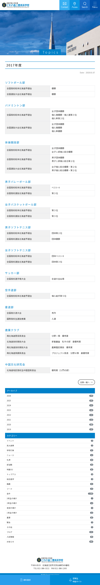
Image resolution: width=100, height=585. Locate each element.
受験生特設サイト (77, 580)
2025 (49, 400)
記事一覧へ (84, 382)
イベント (49, 440)
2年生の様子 (49, 503)
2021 (49, 419)
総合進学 (49, 479)
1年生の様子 (49, 512)
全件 (49, 493)
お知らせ (49, 541)
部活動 (49, 464)
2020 (49, 424)
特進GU (49, 469)
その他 (49, 527)
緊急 (49, 522)
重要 (49, 517)
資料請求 (27, 579)
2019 (49, 429)
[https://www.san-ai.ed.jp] (15, 5)
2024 (49, 405)
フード (49, 488)
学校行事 (49, 450)
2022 (49, 415)
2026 (49, 395)
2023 (49, 410)
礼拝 (49, 460)
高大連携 (49, 445)
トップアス (49, 474)
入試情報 (49, 537)
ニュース (49, 455)
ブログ (49, 532)
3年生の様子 (49, 498)
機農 (49, 484)
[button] (85, 5)
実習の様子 (49, 508)
